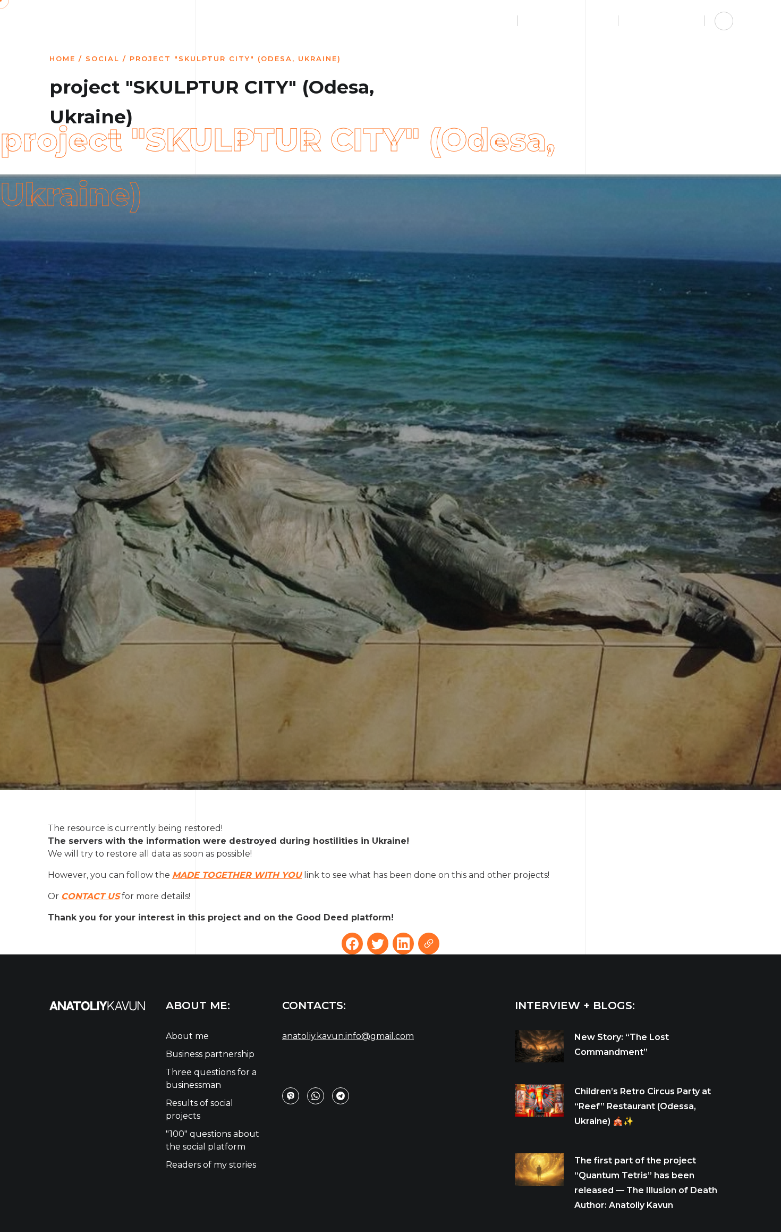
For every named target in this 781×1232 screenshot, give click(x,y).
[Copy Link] (428, 943)
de (685, 21)
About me (187, 1036)
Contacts (558, 20)
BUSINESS (257, 20)
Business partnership (210, 1054)
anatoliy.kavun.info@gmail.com (348, 1036)
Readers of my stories (211, 1165)
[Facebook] (352, 943)
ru (652, 21)
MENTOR (320, 20)
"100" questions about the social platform (212, 1140)
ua (669, 21)
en (636, 21)
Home (62, 58)
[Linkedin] (403, 943)
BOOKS (378, 20)
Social (103, 58)
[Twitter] (377, 943)
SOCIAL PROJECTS (456, 20)
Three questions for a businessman (211, 1078)
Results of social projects (199, 1109)
